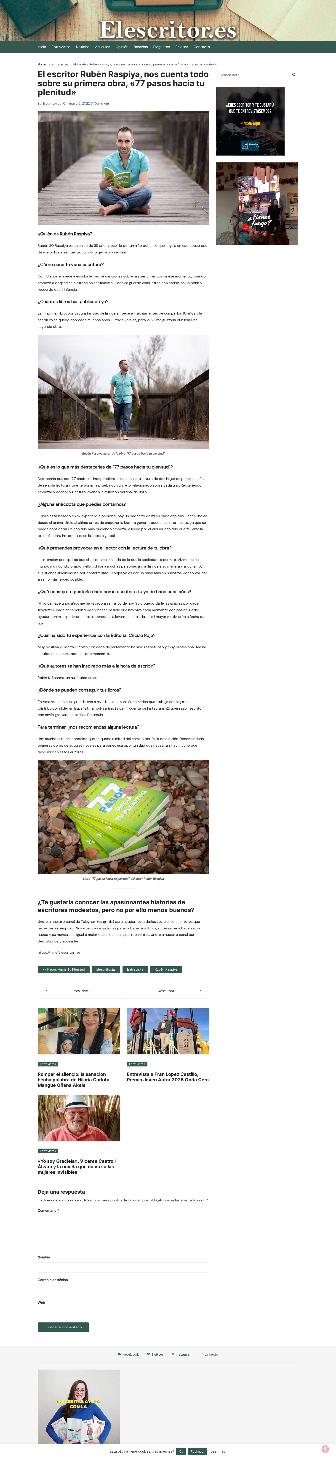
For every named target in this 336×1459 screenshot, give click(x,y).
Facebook (130, 1354)
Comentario (48, 1210)
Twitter (156, 1354)
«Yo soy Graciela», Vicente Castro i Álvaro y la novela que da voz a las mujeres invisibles (77, 1166)
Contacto (202, 46)
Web (41, 1302)
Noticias (83, 46)
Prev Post (81, 990)
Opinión (122, 46)
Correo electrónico (53, 1280)
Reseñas (141, 46)
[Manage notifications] (325, 1449)
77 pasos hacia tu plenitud (63, 969)
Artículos (102, 46)
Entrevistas (61, 46)
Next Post (166, 990)
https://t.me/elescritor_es (59, 952)
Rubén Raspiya (166, 969)
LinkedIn (211, 1354)
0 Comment (100, 103)
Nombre (44, 1257)
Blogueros (161, 46)
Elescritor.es (52, 103)
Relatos (182, 46)
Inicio (42, 46)
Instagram (183, 1354)
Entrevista (135, 969)
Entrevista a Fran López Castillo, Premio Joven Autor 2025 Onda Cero (168, 1076)
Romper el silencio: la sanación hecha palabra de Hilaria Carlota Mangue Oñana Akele (73, 1079)
